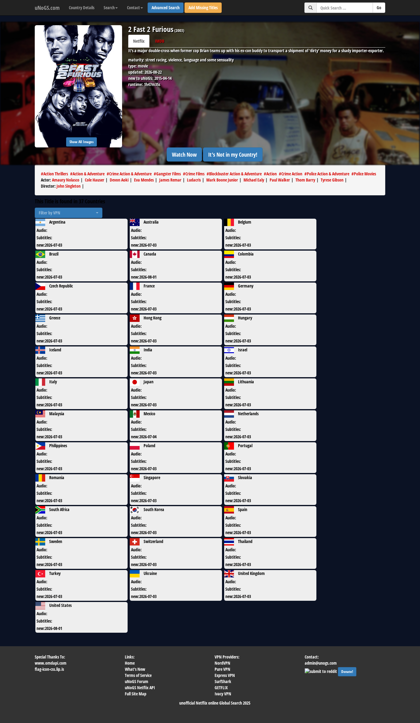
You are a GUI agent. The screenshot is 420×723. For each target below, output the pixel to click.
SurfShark (223, 681)
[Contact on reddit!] (321, 671)
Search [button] (109, 7)
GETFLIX (221, 687)
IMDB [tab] (159, 41)
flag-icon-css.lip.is (49, 669)
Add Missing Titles (203, 7)
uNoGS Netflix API (140, 687)
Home (130, 663)
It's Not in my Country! (232, 154)
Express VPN (225, 675)
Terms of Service (138, 675)
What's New (135, 669)
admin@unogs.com (321, 663)
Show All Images (81, 141)
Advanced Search (166, 7)
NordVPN (222, 663)
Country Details (81, 7)
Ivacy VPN (223, 694)
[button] (68, 213)
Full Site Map (135, 694)
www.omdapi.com (50, 663)
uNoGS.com (47, 7)
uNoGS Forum (136, 681)
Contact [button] (133, 7)
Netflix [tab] (139, 41)
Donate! (347, 671)
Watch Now (184, 154)
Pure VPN (222, 669)
